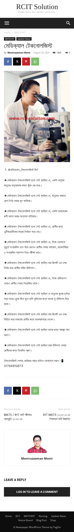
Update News (24, 38)
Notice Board (25, 520)
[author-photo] (37, 453)
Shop (53, 520)
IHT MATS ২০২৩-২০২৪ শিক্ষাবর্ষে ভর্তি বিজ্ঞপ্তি (56, 417)
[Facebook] (8, 62)
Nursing (43, 516)
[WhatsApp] (35, 62)
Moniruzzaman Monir (18, 52)
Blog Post (41, 520)
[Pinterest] (26, 62)
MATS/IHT (19, 32)
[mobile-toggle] (6, 23)
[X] (17, 62)
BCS (18, 516)
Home (7, 32)
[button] (68, 23)
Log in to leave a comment (37, 491)
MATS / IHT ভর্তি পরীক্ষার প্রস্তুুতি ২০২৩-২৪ (18, 417)
